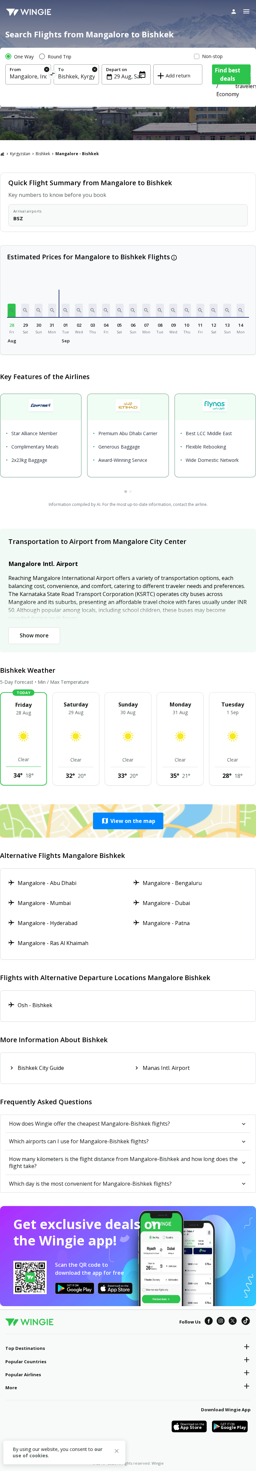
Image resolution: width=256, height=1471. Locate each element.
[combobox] (28, 76)
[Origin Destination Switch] (52, 75)
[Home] (2, 154)
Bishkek (43, 154)
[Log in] (233, 11)
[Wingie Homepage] (28, 11)
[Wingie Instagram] (221, 1322)
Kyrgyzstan (20, 154)
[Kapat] (116, 1452)
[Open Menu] (246, 11)
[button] (12, 310)
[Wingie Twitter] (233, 1322)
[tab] (125, 491)
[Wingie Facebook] (209, 1322)
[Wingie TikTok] (246, 1322)
